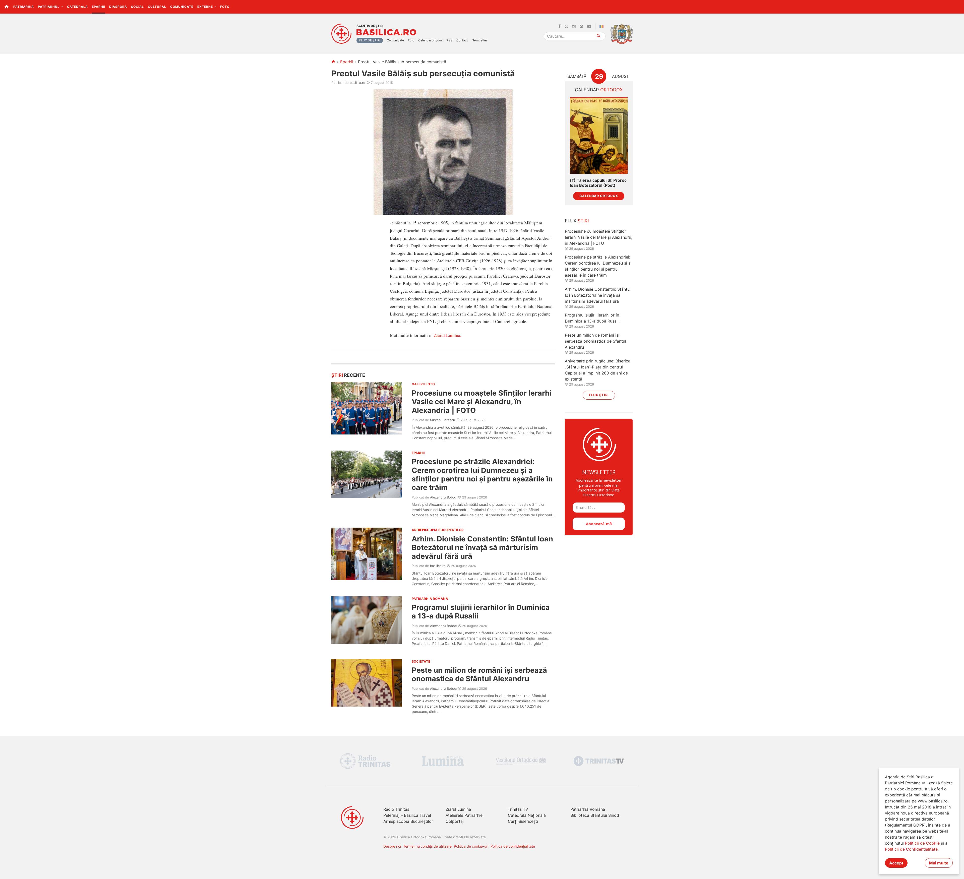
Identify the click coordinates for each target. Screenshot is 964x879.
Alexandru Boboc (443, 497)
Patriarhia (23, 7)
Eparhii (98, 7)
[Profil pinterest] (581, 26)
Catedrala (77, 7)
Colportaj (455, 821)
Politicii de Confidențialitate (911, 849)
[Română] (602, 26)
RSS (449, 40)
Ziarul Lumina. (447, 335)
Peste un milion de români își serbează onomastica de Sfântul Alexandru (479, 674)
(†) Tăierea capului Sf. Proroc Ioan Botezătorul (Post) (598, 182)
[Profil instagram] (574, 26)
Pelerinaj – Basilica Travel (407, 815)
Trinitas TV (518, 809)
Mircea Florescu (442, 420)
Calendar (599, 89)
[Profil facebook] (559, 26)
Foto (224, 7)
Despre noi (392, 846)
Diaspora (118, 7)
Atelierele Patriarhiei (465, 815)
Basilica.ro (386, 32)
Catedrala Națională (527, 815)
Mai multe (938, 862)
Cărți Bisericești (523, 821)
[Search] (599, 36)
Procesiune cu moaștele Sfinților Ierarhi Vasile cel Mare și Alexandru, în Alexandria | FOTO (482, 402)
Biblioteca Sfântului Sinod (594, 815)
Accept (896, 862)
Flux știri (599, 395)
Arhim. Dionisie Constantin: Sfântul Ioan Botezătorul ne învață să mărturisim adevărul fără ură (482, 547)
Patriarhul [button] (49, 7)
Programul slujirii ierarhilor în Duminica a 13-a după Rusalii (481, 611)
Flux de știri (369, 40)
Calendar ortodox (430, 40)
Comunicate (181, 7)
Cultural (157, 7)
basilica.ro (357, 83)
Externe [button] (205, 7)
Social (137, 7)
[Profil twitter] (566, 26)
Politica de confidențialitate (513, 846)
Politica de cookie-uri (471, 846)
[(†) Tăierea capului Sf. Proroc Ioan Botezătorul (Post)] (599, 135)
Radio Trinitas (396, 809)
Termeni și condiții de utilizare (427, 846)
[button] (957, 6)
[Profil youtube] (589, 26)
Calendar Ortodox (598, 196)
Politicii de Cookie (922, 843)
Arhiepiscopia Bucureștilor (408, 821)
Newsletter (479, 40)
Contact (462, 40)
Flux (577, 220)
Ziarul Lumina (458, 809)
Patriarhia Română (587, 809)
